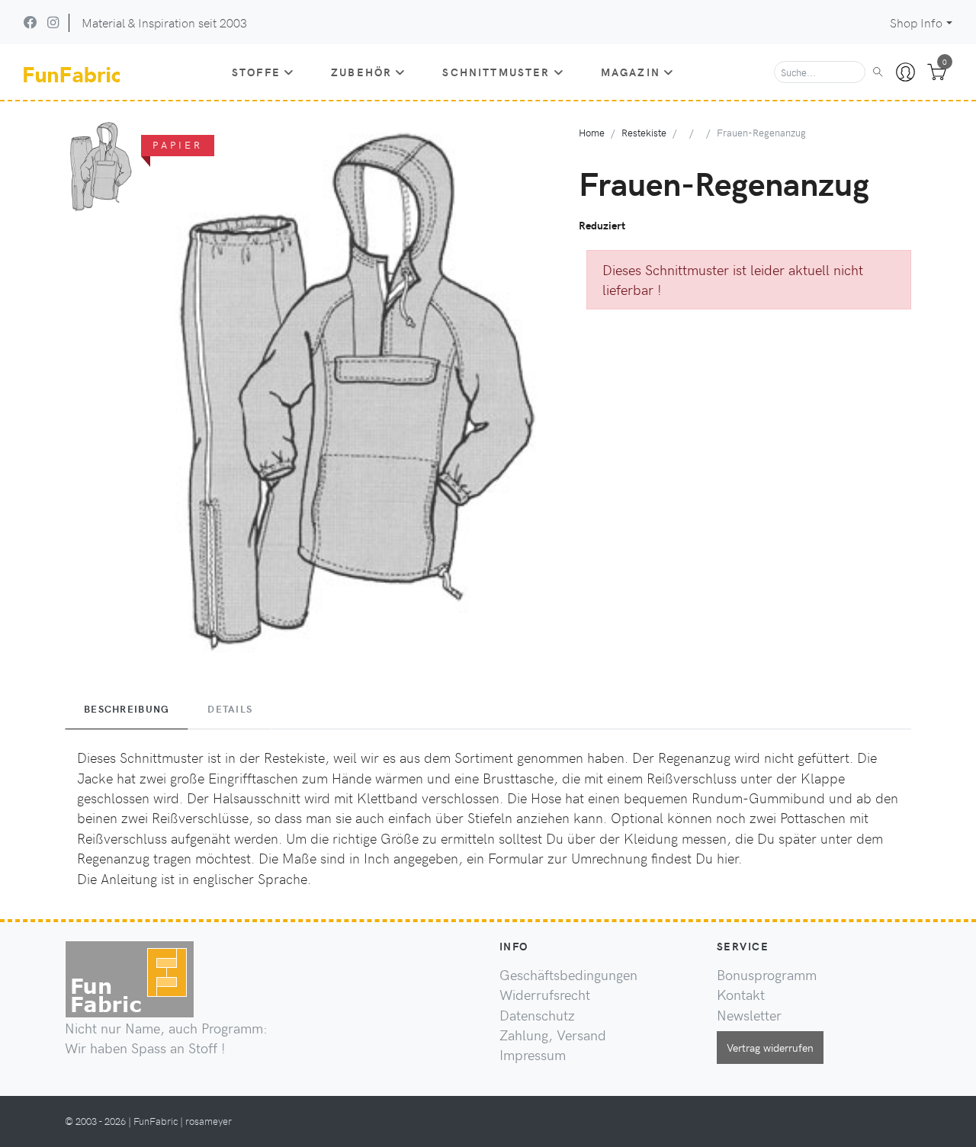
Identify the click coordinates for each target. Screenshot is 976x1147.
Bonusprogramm (767, 975)
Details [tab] (229, 709)
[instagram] (53, 22)
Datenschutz (537, 1015)
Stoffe (256, 71)
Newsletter (749, 1015)
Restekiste (643, 132)
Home (592, 132)
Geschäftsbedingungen (568, 975)
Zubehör (361, 71)
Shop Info (916, 22)
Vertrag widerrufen (770, 1047)
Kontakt (741, 994)
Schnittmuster (496, 71)
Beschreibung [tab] (126, 709)
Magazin (630, 71)
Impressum (532, 1055)
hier (727, 858)
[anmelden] (905, 72)
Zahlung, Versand (552, 1035)
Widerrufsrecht (544, 994)
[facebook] (30, 22)
